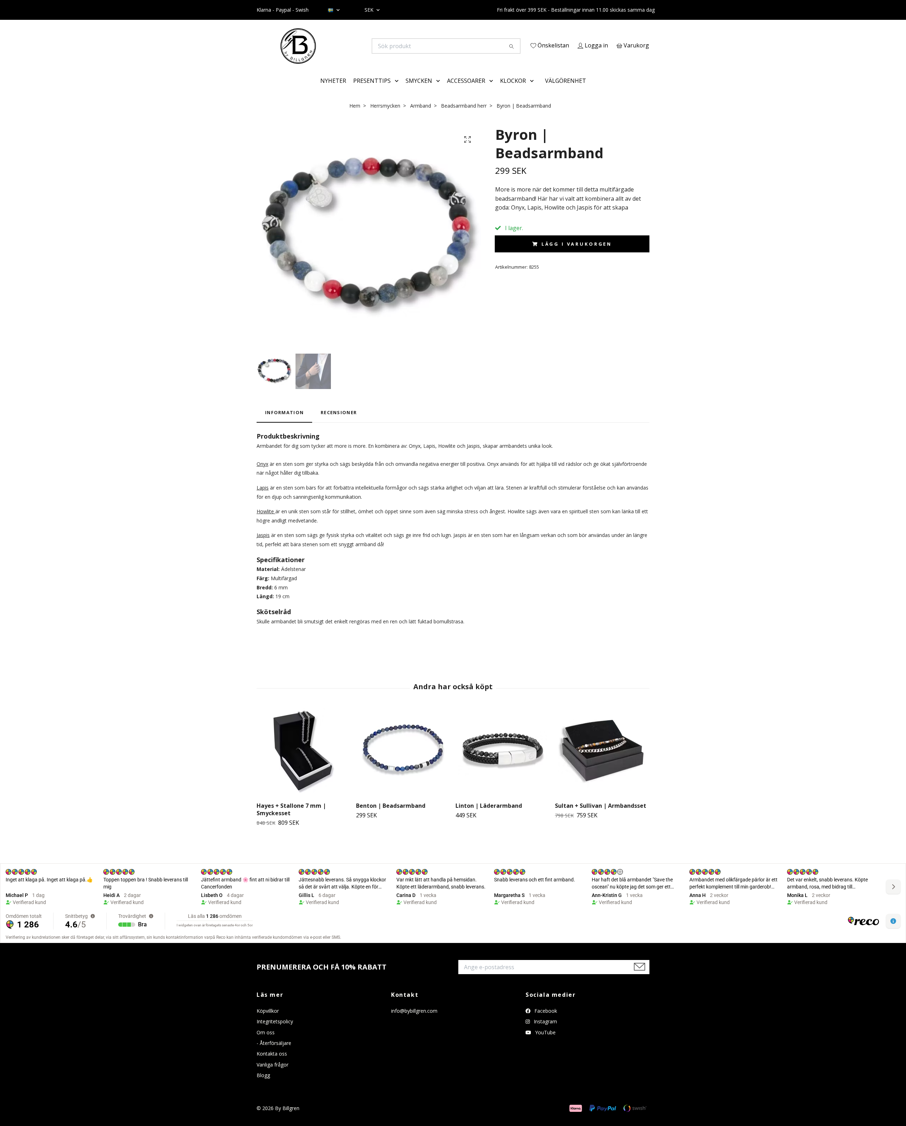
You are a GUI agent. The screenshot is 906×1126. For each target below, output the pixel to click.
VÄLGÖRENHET (565, 91)
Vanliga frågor (272, 1074)
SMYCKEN (419, 91)
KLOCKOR (513, 91)
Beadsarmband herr (464, 115)
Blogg (263, 1085)
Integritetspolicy (275, 1031)
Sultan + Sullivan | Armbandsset (600, 816)
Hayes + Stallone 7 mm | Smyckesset (291, 819)
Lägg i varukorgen (576, 254)
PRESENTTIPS (372, 91)
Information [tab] (284, 422)
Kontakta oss (272, 1064)
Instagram (544, 1031)
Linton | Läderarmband (488, 816)
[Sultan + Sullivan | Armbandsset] (602, 762)
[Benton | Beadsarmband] (403, 762)
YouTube (545, 1042)
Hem (354, 115)
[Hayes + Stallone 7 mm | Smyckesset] (304, 762)
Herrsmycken (385, 115)
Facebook (545, 1020)
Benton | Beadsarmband (390, 816)
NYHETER (333, 91)
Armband (420, 115)
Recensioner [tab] (339, 422)
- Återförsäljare (274, 1053)
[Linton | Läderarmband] (502, 762)
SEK (370, 9)
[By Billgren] (355, 46)
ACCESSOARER (466, 91)
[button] (398, 91)
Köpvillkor (268, 1020)
